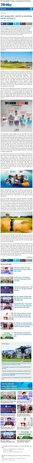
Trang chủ (3, 11)
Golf (7, 11)
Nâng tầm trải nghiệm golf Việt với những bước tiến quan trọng (16, 371)
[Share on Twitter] (14, 23)
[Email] (21, 23)
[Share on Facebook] (2, 23)
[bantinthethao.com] (6, 4)
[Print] (27, 23)
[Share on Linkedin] (8, 23)
